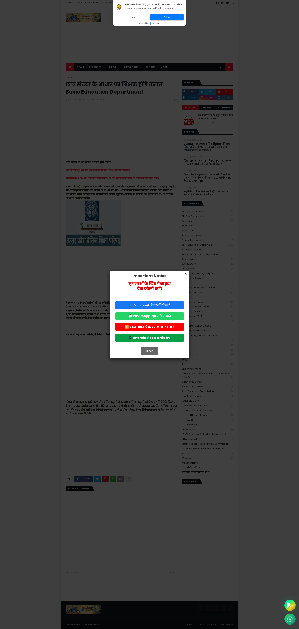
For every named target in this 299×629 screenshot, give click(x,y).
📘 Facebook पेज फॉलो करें (149, 305)
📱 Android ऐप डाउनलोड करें (149, 338)
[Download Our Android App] (290, 605)
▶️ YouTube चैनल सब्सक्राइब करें (149, 327)
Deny (132, 17)
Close (149, 351)
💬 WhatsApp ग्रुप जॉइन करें (149, 316)
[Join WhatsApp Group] (290, 619)
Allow (167, 17)
